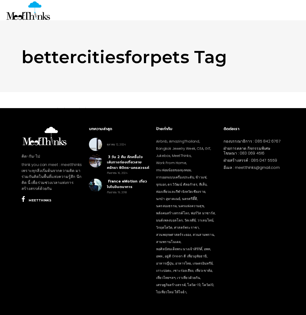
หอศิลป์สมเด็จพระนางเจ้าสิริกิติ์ (179, 249)
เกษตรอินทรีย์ (203, 263)
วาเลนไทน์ (205, 220)
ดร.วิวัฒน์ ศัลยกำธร (182, 184)
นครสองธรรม (166, 206)
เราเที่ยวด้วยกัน (188, 277)
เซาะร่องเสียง (183, 270)
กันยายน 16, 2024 (117, 173)
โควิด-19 (193, 284)
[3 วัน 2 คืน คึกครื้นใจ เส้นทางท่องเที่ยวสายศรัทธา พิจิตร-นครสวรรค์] (95, 160)
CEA (200, 148)
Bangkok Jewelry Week (175, 148)
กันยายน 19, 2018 (117, 192)
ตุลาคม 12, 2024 (116, 144)
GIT (207, 148)
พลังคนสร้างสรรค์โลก (172, 213)
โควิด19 (207, 284)
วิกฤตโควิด (164, 227)
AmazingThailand (184, 141)
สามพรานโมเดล (168, 241)
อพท (207, 249)
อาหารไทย (183, 263)
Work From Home (171, 162)
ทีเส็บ (203, 184)
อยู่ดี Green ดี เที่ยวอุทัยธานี (186, 256)
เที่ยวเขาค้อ (203, 270)
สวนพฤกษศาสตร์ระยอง (173, 234)
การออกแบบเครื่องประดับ (175, 177)
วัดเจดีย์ (190, 220)
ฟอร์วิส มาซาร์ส (203, 213)
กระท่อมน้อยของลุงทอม (173, 170)
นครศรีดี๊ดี (189, 198)
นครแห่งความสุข (191, 206)
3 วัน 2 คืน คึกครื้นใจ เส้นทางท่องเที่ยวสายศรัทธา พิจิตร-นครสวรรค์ (128, 162)
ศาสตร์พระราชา (186, 227)
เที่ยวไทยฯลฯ (165, 277)
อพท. (159, 256)
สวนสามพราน (203, 234)
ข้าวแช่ (201, 177)
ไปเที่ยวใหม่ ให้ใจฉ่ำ (171, 292)
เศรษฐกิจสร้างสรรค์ (171, 284)
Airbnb (161, 141)
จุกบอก (161, 184)
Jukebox (163, 155)
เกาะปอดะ (164, 270)
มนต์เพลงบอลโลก (169, 220)
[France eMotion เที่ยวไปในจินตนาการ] (95, 185)
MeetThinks (181, 155)
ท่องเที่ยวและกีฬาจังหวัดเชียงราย (180, 191)
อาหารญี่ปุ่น (165, 263)
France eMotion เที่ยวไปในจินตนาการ (127, 184)
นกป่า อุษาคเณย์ (168, 198)
